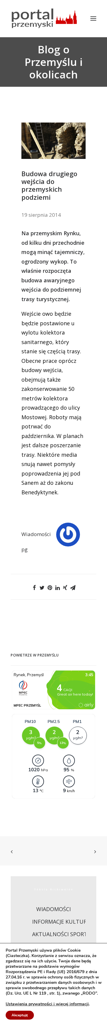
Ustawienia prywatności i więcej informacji (47, 1004)
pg (24, 549)
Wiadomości (36, 533)
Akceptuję (20, 1015)
